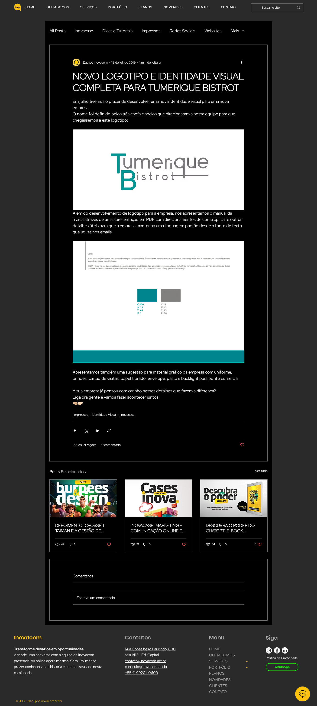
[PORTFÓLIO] (247, 667)
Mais (235, 30)
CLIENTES (218, 685)
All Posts (57, 30)
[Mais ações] (241, 62)
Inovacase (84, 30)
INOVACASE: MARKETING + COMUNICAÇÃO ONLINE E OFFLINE (156, 528)
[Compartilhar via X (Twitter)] (86, 430)
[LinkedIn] (285, 650)
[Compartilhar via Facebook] (75, 430)
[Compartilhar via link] (109, 430)
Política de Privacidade (282, 658)
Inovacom (28, 637)
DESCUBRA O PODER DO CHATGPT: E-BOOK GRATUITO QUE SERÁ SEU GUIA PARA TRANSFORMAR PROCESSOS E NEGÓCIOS (232, 528)
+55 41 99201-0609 (141, 672)
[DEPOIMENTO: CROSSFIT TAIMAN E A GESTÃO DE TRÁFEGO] (83, 498)
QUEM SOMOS (222, 655)
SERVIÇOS (218, 661)
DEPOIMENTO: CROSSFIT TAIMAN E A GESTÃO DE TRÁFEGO (80, 528)
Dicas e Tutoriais (117, 30)
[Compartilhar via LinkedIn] (97, 430)
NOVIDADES (220, 679)
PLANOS (216, 673)
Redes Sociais (182, 30)
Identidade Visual (104, 415)
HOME (214, 649)
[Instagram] (269, 650)
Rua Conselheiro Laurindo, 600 (150, 649)
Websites (212, 30)
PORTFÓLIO (219, 667)
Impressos (151, 30)
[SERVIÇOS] (247, 661)
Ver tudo (261, 471)
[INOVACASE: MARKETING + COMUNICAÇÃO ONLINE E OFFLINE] (158, 498)
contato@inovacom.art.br (145, 660)
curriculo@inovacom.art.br (146, 666)
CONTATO (218, 691)
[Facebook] (277, 650)
